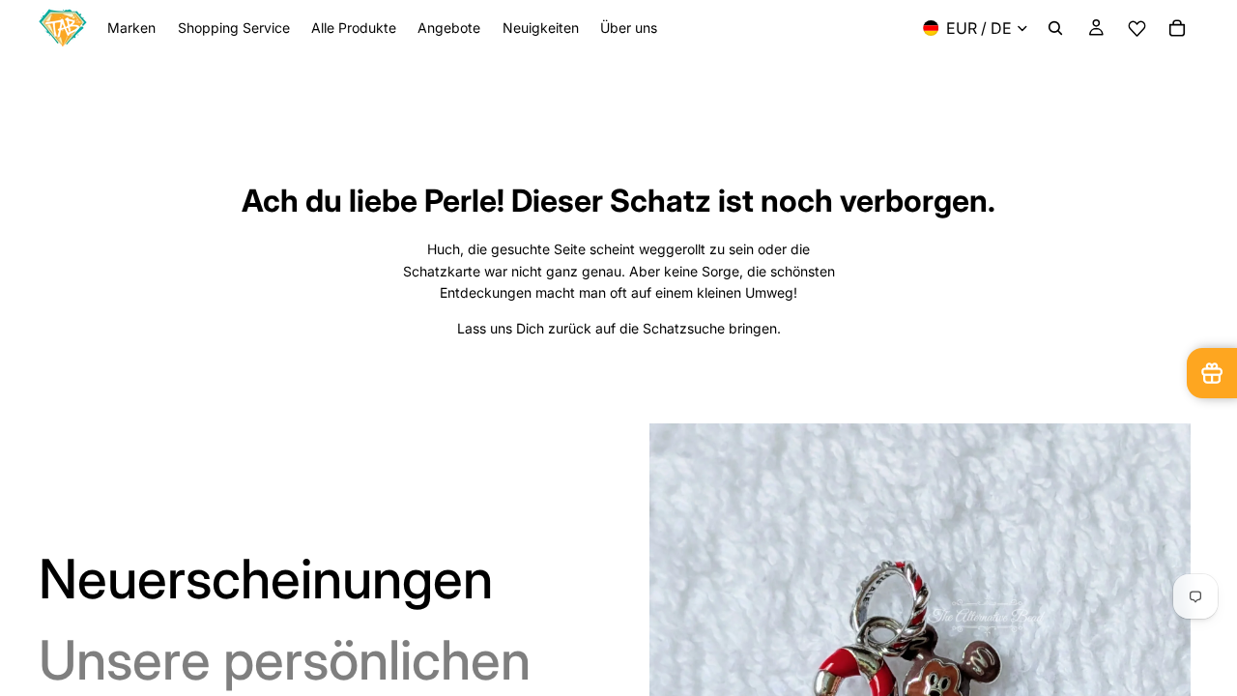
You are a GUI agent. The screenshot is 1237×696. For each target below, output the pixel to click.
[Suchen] (1055, 28)
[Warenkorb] (1177, 28)
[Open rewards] (1212, 373)
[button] (1136, 28)
